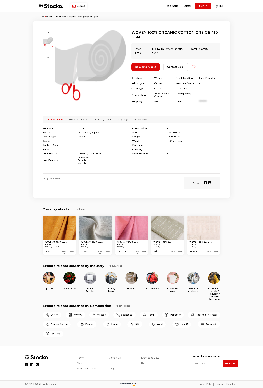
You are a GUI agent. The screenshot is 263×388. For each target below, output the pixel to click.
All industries (115, 266)
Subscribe (230, 363)
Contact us (115, 358)
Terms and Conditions (225, 384)
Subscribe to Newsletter (206, 356)
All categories (123, 306)
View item (64, 251)
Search (49, 16)
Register (186, 6)
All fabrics (81, 209)
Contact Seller (175, 66)
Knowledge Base (150, 358)
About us (81, 363)
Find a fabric (171, 6)
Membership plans (86, 368)
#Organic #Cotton (52, 178)
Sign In (203, 6)
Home (80, 358)
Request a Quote (145, 66)
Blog (143, 363)
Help (111, 363)
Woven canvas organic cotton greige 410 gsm (76, 16)
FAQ (111, 368)
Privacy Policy (205, 384)
